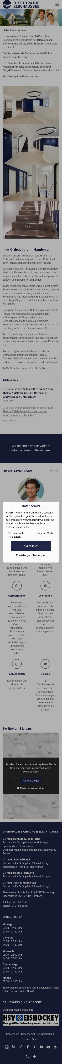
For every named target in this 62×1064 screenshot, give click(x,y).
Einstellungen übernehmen (31, 555)
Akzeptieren (31, 545)
